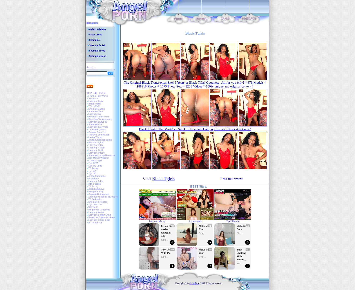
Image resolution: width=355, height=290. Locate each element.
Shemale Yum (95, 111)
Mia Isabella (94, 184)
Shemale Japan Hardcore (101, 155)
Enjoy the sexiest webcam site (166, 231)
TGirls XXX (94, 106)
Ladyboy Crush (96, 147)
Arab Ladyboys (96, 189)
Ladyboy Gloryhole (98, 127)
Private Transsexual (98, 116)
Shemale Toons (97, 50)
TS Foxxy (93, 186)
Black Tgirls (94, 103)
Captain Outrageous (98, 194)
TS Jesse (93, 168)
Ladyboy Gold (95, 150)
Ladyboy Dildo (95, 181)
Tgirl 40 (92, 173)
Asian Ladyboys (97, 29)
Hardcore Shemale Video (101, 217)
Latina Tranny (95, 137)
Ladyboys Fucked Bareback (103, 196)
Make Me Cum (204, 228)
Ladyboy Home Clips (99, 220)
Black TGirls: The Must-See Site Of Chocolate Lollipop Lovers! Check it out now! (195, 129)
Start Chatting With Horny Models (242, 254)
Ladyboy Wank (96, 212)
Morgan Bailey (96, 191)
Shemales (94, 40)
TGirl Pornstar (95, 145)
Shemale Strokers (97, 202)
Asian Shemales (97, 176)
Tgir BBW (93, 163)
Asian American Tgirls (100, 140)
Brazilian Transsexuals (100, 119)
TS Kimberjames (97, 129)
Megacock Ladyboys (99, 209)
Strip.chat (165, 240)
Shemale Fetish (97, 45)
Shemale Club (95, 124)
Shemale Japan (96, 109)
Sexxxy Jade (95, 165)
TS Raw (92, 171)
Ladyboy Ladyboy (97, 122)
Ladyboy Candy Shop (99, 215)
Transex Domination (98, 134)
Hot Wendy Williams (98, 158)
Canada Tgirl (95, 160)
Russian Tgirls (96, 142)
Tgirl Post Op (95, 204)
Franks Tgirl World (98, 96)
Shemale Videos (97, 56)
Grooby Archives (97, 132)
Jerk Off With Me (166, 251)
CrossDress (95, 34)
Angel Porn (194, 283)
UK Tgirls (93, 207)
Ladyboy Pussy (96, 153)
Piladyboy (93, 178)
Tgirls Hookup (232, 221)
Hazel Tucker (95, 222)
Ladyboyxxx (94, 114)
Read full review (231, 179)
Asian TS (93, 98)
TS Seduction (95, 199)
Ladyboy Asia (95, 101)
